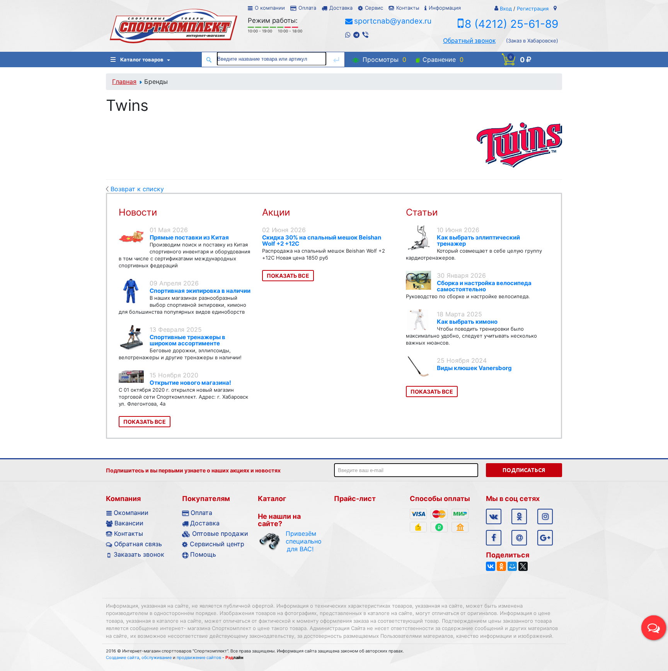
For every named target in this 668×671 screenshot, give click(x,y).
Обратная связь (138, 544)
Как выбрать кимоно (467, 321)
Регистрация (533, 8)
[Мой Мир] (512, 566)
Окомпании (131, 512)
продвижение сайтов (199, 657)
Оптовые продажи (220, 533)
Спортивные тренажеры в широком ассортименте (187, 340)
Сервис (374, 8)
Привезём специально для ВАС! (300, 541)
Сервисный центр (217, 544)
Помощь (203, 554)
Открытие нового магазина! (190, 382)
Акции (276, 212)
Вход (506, 8)
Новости (138, 212)
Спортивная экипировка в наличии (200, 290)
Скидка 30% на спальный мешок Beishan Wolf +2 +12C (321, 240)
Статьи (422, 212)
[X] (523, 566)
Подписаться (524, 470)
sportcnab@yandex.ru (392, 21)
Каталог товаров (142, 59)
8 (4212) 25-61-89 (511, 24)
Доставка (341, 8)
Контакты (407, 8)
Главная (124, 81)
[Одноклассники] (501, 566)
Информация (445, 8)
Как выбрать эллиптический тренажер (478, 240)
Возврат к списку (137, 189)
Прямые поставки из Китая (189, 237)
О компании (270, 8)
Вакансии (128, 523)
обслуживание (156, 657)
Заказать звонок (139, 554)
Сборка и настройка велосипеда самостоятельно (484, 286)
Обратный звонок (469, 40)
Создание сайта (122, 657)
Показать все (144, 421)
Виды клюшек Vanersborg (474, 368)
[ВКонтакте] (490, 566)
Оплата (307, 8)
